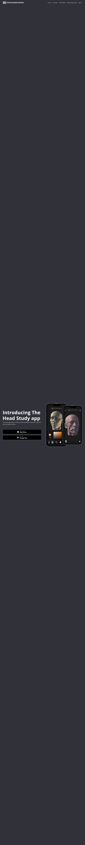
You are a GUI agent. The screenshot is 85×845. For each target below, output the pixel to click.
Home (49, 2)
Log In (80, 2)
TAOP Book (62, 2)
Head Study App (72, 2)
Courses (55, 2)
